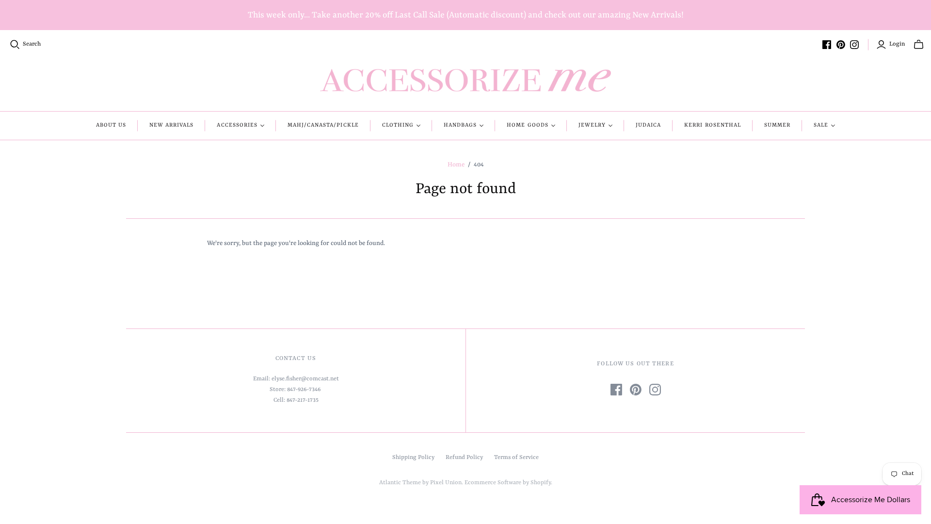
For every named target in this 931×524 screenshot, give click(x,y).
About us (111, 125)
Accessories (237, 125)
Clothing (398, 125)
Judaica (648, 125)
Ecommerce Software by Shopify (508, 482)
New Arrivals (171, 125)
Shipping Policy (413, 457)
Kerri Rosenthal (712, 125)
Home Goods (527, 125)
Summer (777, 125)
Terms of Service (516, 457)
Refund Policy (464, 457)
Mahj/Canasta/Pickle (323, 125)
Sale (821, 125)
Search (32, 44)
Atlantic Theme (400, 482)
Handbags (460, 125)
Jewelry (592, 125)
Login (897, 44)
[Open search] (15, 44)
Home (456, 164)
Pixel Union (446, 482)
